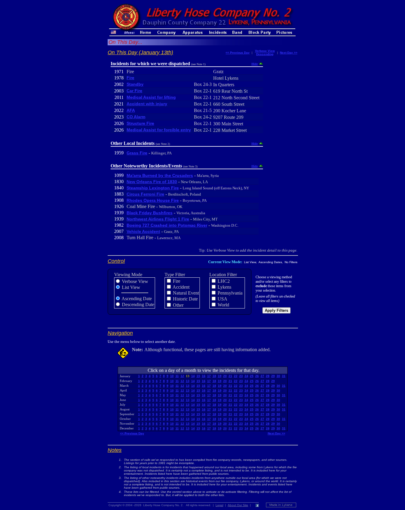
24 (246, 376)
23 (241, 376)
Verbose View (265, 50)
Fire (130, 77)
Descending (264, 54)
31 (284, 376)
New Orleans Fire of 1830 (152, 181)
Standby (135, 84)
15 (198, 376)
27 (262, 376)
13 (187, 381)
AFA (131, 110)
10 (172, 376)
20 (225, 376)
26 (257, 376)
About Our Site (238, 505)
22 (235, 376)
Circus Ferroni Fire (145, 194)
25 (251, 376)
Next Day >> (288, 52)
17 (209, 376)
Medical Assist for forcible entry (159, 129)
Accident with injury (147, 103)
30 (278, 376)
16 (203, 376)
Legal (219, 505)
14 (193, 376)
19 (219, 376)
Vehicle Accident (143, 231)
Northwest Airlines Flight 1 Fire (158, 219)
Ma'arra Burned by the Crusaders (160, 175)
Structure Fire (140, 123)
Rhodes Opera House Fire (153, 200)
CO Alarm (136, 116)
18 (214, 376)
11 (177, 376)
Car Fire (134, 90)
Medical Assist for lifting (151, 97)
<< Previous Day (238, 52)
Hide (254, 63)
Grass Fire (137, 153)
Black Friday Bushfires (150, 212)
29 (273, 376)
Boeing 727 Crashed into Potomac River (167, 225)
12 (182, 376)
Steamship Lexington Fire (153, 188)
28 (268, 376)
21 (230, 376)
